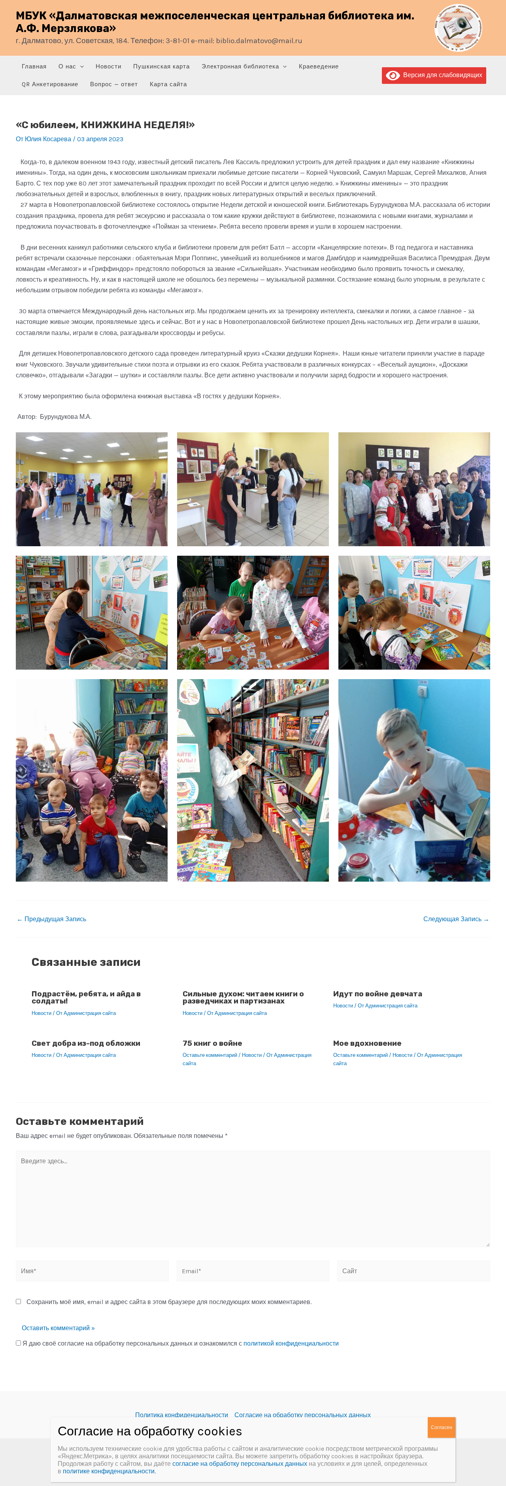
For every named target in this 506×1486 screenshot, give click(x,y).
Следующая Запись (456, 919)
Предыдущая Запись (51, 919)
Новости (108, 66)
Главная (34, 66)
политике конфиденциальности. (109, 1471)
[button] (80, 67)
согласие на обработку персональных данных (239, 1463)
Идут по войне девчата (377, 993)
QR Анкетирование (50, 84)
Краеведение (319, 66)
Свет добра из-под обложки (86, 1043)
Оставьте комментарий (210, 1055)
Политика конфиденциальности (181, 1415)
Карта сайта (168, 84)
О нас (67, 66)
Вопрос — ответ (114, 84)
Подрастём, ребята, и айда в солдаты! (86, 997)
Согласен (441, 1427)
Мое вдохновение (367, 1043)
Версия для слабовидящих (441, 75)
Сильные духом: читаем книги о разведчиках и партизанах (243, 997)
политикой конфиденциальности (291, 1343)
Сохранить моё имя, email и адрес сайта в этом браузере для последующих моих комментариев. (169, 1302)
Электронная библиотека (240, 66)
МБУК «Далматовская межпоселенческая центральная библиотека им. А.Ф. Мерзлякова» (215, 22)
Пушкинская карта (161, 66)
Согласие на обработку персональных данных (302, 1415)
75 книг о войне (212, 1043)
